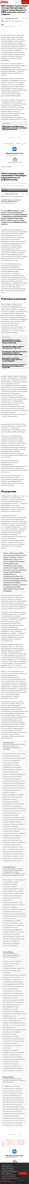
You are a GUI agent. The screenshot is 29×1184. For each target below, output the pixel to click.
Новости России (21, 1140)
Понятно (23, 1173)
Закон (3, 1144)
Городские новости (10, 1140)
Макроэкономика (9, 143)
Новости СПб (20, 1144)
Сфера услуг (10, 1142)
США (24, 143)
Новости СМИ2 (6, 166)
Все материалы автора (8, 26)
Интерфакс (5, 60)
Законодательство (19, 1142)
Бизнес (3, 1146)
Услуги (3, 1142)
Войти (25, 2)
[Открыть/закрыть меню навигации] (16, 2)
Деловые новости (11, 1144)
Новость (18, 143)
